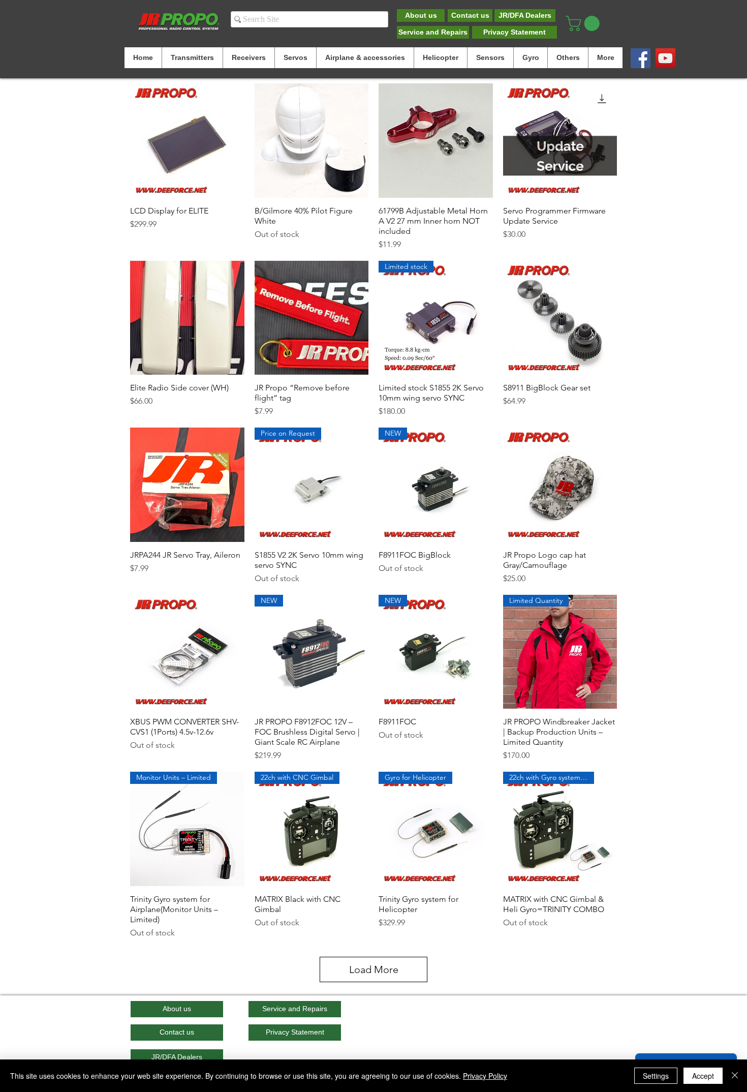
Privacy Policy (485, 1076)
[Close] (735, 1076)
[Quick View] (187, 140)
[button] (584, 23)
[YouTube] (665, 58)
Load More (373, 969)
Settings (656, 1076)
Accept (703, 1076)
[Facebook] (640, 58)
